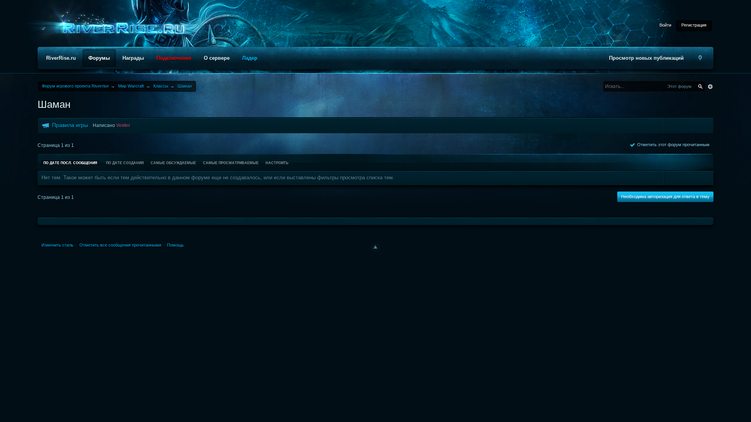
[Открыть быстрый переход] (700, 58)
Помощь (175, 245)
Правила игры (70, 125)
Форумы (99, 58)
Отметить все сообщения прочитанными (120, 245)
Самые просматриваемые (231, 163)
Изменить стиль (57, 245)
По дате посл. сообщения (70, 163)
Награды (133, 58)
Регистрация (693, 25)
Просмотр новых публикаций (646, 58)
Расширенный (710, 87)
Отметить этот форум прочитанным (672, 144)
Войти (665, 25)
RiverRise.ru (61, 58)
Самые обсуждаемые (173, 163)
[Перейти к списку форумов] (121, 29)
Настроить (277, 163)
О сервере (217, 58)
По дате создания (125, 163)
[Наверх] (375, 247)
